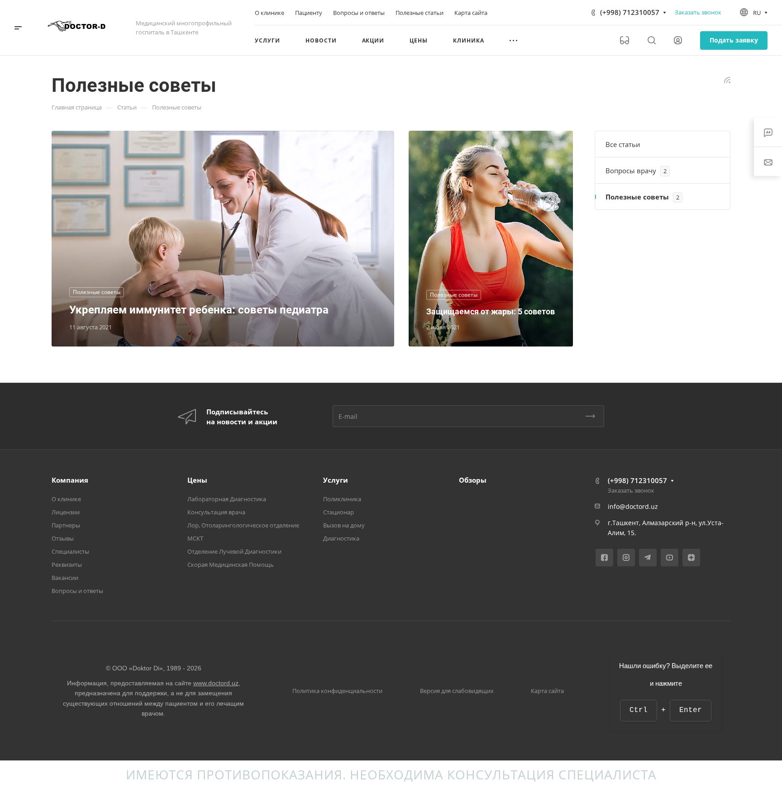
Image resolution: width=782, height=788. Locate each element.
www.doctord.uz (215, 683)
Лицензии (66, 512)
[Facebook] (604, 557)
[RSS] (727, 79)
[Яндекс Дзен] (691, 557)
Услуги (335, 479)
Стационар (338, 512)
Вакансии (65, 578)
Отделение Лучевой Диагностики (234, 551)
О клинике (66, 499)
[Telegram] (648, 557)
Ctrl (638, 710)
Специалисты (70, 551)
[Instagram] (626, 557)
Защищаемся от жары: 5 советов (490, 311)
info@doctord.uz (633, 506)
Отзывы (63, 538)
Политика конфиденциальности (337, 691)
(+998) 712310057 (629, 12)
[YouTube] (669, 557)
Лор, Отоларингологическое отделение (243, 525)
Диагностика (341, 538)
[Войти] (678, 40)
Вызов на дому (344, 525)
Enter (690, 710)
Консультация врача (216, 512)
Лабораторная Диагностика (226, 499)
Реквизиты (67, 564)
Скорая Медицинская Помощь (230, 564)
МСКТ (195, 538)
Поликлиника (342, 499)
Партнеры (66, 525)
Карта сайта (547, 691)
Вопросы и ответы (77, 591)
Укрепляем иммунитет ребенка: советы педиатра (199, 310)
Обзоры (472, 479)
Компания (70, 479)
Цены (197, 479)
